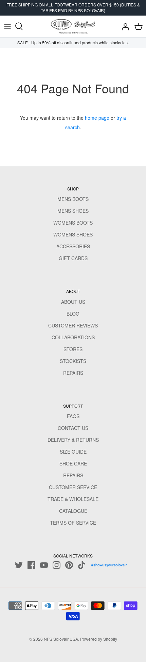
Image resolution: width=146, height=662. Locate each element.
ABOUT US (73, 301)
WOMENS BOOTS (73, 222)
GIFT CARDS (73, 258)
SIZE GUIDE (73, 451)
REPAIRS (73, 372)
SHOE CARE (73, 463)
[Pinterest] (69, 565)
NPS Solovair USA (61, 639)
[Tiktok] (82, 565)
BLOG (73, 313)
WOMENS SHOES (73, 234)
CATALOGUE (73, 510)
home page (97, 117)
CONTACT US (73, 428)
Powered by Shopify (98, 639)
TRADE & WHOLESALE (73, 499)
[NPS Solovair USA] (73, 26)
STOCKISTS (73, 361)
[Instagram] (56, 565)
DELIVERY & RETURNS (73, 439)
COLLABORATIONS (73, 337)
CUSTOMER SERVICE (73, 487)
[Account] (123, 26)
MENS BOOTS (73, 199)
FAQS (73, 416)
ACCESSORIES (73, 246)
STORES (73, 349)
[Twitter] (19, 565)
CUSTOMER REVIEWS (73, 325)
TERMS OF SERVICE (73, 522)
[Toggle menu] (7, 26)
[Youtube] (44, 565)
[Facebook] (31, 565)
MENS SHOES (73, 210)
